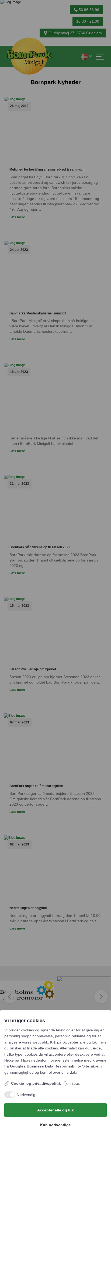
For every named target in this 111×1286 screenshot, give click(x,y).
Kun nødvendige (55, 1125)
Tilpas (75, 1083)
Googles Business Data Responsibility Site (49, 1066)
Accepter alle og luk (55, 1110)
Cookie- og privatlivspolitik (36, 1083)
